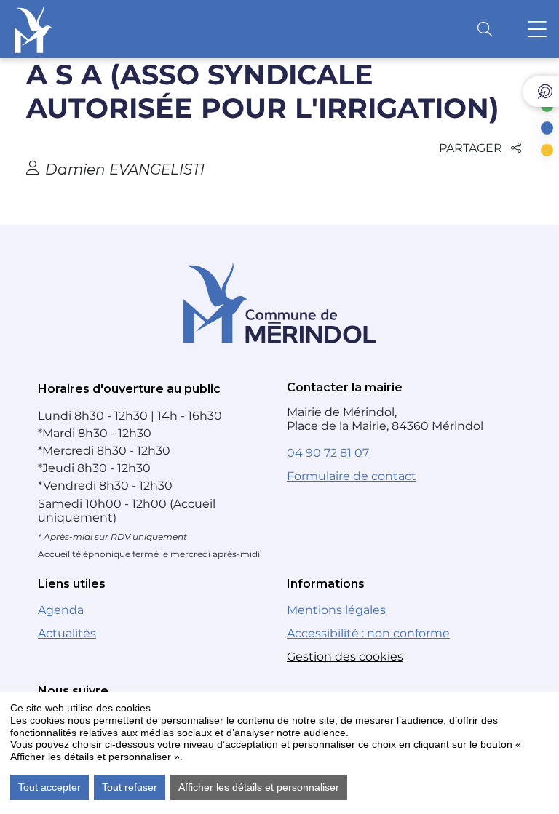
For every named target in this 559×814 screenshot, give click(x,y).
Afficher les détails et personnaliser (258, 787)
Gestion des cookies (345, 656)
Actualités (67, 633)
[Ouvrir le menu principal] (537, 29)
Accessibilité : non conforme (368, 633)
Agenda (61, 610)
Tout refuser (129, 787)
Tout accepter (49, 787)
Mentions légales (336, 610)
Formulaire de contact (351, 476)
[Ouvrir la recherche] (485, 29)
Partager (472, 148)
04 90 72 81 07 (328, 453)
